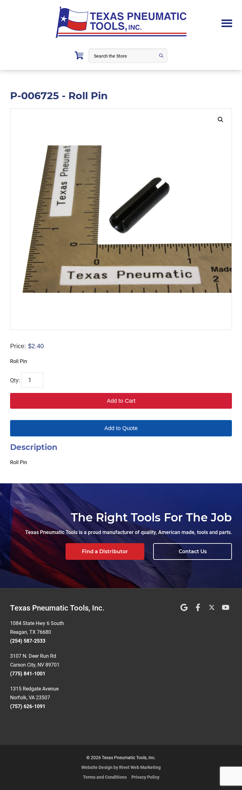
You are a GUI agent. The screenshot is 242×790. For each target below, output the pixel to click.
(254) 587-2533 (27, 641)
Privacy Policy (145, 777)
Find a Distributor (105, 551)
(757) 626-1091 (27, 706)
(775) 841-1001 (27, 674)
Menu (227, 23)
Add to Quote (121, 428)
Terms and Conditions (105, 777)
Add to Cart (121, 401)
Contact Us (193, 551)
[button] (220, 119)
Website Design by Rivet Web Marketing (121, 767)
